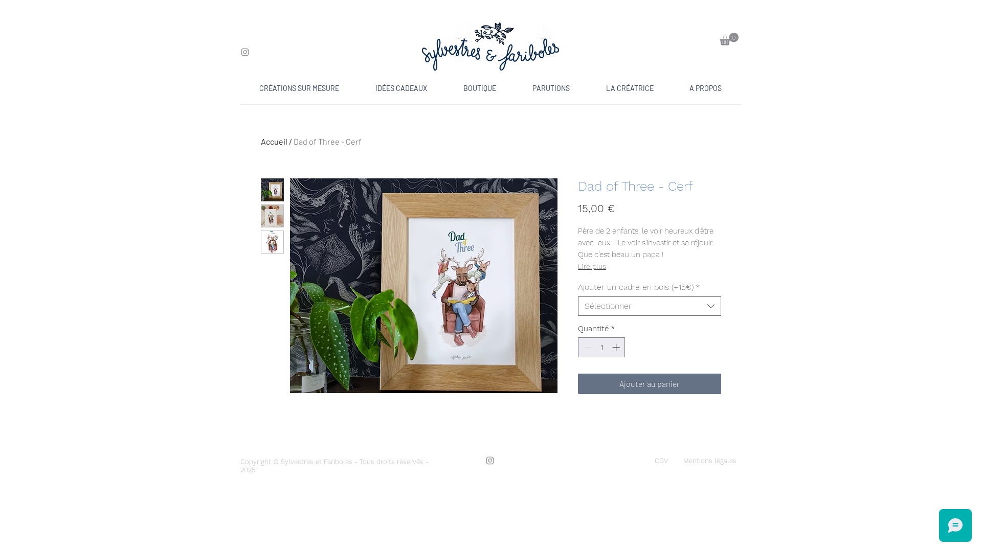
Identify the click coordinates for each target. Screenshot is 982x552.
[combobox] (649, 306)
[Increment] (617, 347)
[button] (729, 39)
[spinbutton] (601, 347)
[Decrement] (586, 347)
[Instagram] (245, 52)
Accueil (274, 141)
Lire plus (592, 266)
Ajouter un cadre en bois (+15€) (639, 287)
